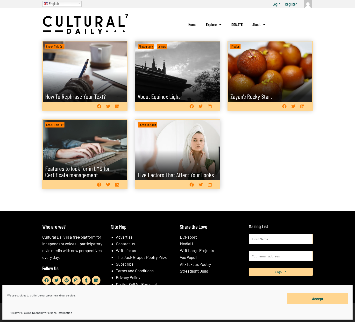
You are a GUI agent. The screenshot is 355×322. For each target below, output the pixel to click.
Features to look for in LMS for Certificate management (77, 171)
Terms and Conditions (135, 270)
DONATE (237, 24)
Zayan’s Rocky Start (251, 96)
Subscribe (125, 264)
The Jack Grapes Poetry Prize (141, 257)
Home (192, 24)
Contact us (125, 243)
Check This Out (55, 46)
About (256, 24)
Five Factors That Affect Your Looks (176, 174)
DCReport (188, 237)
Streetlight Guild (194, 270)
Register (291, 3)
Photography (146, 46)
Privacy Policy (128, 277)
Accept (317, 298)
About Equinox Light (159, 96)
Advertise (124, 237)
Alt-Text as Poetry (195, 264)
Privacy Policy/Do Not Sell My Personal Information (41, 312)
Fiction (235, 46)
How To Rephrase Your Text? (75, 96)
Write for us (126, 250)
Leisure (162, 46)
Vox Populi (188, 257)
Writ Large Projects (197, 250)
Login (276, 3)
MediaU (186, 243)
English (53, 3)
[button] (99, 106)
